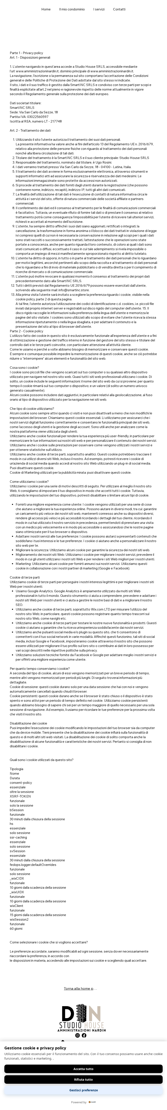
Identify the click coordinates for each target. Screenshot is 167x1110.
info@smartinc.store (73, 290)
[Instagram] (77, 1035)
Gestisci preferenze (83, 1090)
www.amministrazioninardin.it (37, 71)
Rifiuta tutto (83, 1079)
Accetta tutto (83, 1069)
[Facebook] (84, 1035)
